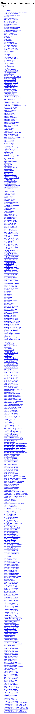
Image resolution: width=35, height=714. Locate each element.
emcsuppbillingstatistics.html (11, 455)
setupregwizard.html (9, 591)
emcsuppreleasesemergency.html (12, 399)
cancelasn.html (8, 169)
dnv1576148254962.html (11, 651)
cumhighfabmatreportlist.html (12, 102)
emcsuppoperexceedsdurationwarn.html (14, 476)
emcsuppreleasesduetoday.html (12, 396)
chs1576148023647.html (10, 181)
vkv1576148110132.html (11, 368)
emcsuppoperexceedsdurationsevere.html (15, 478)
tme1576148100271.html (11, 353)
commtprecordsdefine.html (11, 654)
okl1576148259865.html (10, 662)
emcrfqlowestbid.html (10, 500)
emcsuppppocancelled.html (11, 484)
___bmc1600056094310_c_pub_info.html (15, 12)
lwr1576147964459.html (10, 45)
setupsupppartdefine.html (11, 531)
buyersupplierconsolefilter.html (12, 663)
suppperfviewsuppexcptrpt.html (12, 328)
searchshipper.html (9, 158)
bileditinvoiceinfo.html (10, 279)
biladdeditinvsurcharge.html (11, 246)
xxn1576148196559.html (11, 538)
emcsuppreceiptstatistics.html (12, 430)
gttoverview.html (8, 196)
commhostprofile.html (10, 629)
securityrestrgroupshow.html (11, 552)
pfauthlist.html (8, 348)
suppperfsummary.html (10, 316)
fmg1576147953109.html (11, 58)
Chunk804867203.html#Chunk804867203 (15, 703)
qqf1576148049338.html (10, 253)
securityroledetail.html (10, 559)
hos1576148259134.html (11, 660)
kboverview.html (8, 75)
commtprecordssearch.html (11, 653)
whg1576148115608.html (11, 377)
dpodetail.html (8, 40)
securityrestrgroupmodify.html (12, 553)
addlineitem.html (8, 152)
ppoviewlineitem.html (10, 69)
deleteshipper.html (9, 698)
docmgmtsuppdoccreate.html (11, 331)
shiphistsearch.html (9, 191)
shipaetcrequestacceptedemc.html (13, 428)
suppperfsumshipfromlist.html (12, 321)
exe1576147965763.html (11, 43)
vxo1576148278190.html (11, 690)
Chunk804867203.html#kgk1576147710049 (16, 704)
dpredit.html (7, 301)
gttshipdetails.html (9, 200)
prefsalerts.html (8, 356)
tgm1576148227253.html (11, 594)
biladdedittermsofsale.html (11, 258)
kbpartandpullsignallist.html (11, 78)
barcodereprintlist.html (10, 184)
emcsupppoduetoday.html (11, 411)
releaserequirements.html (10, 31)
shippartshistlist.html (9, 193)
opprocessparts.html (9, 603)
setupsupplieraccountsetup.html (12, 565)
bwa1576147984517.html (11, 95)
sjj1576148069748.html (10, 300)
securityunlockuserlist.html (11, 564)
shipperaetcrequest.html (10, 176)
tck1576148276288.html (10, 686)
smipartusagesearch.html (10, 119)
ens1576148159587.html (10, 464)
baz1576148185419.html (11, 515)
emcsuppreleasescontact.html (12, 505)
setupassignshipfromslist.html (12, 528)
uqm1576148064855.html (11, 288)
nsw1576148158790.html (11, 463)
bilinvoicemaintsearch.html (11, 273)
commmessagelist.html (10, 636)
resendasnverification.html (11, 167)
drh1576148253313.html (10, 647)
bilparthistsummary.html (10, 285)
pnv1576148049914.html (11, 256)
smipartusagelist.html (9, 120)
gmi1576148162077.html (11, 469)
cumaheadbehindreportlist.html (12, 98)
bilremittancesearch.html (10, 223)
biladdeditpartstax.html (10, 252)
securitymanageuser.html (10, 561)
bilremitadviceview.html (10, 226)
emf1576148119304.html (11, 384)
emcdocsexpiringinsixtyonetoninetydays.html (16, 496)
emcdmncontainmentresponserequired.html (15, 452)
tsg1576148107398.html (10, 362)
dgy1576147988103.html (11, 104)
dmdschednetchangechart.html (12, 27)
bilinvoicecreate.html (9, 261)
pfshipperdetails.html (9, 351)
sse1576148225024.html (10, 589)
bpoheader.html (8, 55)
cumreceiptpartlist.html (10, 110)
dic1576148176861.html (10, 497)
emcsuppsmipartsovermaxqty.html (13, 405)
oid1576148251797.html (10, 642)
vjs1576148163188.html (10, 472)
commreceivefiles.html (10, 612)
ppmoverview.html (9, 303)
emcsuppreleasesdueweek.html (12, 398)
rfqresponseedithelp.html (10, 671)
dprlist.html (7, 298)
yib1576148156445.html (10, 458)
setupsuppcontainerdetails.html (12, 537)
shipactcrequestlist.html (10, 175)
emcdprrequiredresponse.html (12, 454)
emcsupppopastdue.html (10, 410)
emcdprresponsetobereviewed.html (13, 439)
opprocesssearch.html (10, 601)
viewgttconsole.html (9, 199)
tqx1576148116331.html (10, 378)
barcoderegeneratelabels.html (12, 185)
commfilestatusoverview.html (12, 620)
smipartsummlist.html (9, 123)
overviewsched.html (9, 21)
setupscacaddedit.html (10, 580)
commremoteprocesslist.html (11, 641)
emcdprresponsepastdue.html (12, 440)
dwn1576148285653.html (11, 700)
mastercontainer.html (9, 140)
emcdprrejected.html (9, 442)
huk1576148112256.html (11, 372)
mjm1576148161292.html (11, 467)
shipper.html (7, 126)
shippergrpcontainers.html (11, 134)
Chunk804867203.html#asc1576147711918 (16, 709)
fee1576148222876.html (10, 585)
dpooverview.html (9, 33)
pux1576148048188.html (11, 247)
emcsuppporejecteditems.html (12, 416)
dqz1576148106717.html (11, 360)
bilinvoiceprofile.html (10, 229)
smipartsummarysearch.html (11, 122)
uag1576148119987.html (11, 386)
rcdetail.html (7, 209)
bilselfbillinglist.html (9, 218)
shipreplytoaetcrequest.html (11, 178)
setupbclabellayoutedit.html (11, 573)
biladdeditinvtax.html (9, 249)
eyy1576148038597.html (11, 282)
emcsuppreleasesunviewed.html (12, 407)
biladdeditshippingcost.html (11, 239)
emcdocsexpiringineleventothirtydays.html (15, 493)
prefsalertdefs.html (9, 357)
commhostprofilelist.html (10, 630)
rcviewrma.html (8, 212)
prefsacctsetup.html (9, 354)
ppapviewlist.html (9, 344)
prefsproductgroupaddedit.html (12, 509)
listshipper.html (8, 129)
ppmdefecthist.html (9, 313)
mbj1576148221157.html (11, 582)
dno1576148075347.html (11, 312)
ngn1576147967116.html (11, 49)
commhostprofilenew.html (11, 632)
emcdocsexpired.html (9, 490)
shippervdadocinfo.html (10, 161)
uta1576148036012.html (10, 215)
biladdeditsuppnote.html (10, 270)
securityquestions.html (10, 514)
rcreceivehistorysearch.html (11, 205)
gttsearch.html (8, 197)
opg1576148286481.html (11, 701)
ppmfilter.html (8, 304)
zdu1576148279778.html (11, 692)
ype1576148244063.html (11, 627)
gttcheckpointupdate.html (11, 202)
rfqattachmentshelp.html (10, 668)
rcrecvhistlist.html (9, 206)
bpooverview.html (9, 51)
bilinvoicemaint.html (9, 276)
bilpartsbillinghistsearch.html (11, 283)
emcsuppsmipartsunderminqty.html (13, 404)
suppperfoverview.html (10, 315)
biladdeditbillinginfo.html (11, 233)
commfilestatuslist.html (10, 623)
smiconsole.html (8, 116)
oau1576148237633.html (11, 614)
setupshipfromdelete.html (11, 525)
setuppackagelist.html (10, 540)
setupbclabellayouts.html (10, 571)
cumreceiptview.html (9, 111)
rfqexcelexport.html (9, 681)
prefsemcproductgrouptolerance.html (14, 503)
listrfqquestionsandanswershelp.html (13, 666)
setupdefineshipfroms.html (11, 520)
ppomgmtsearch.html (9, 65)
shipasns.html (7, 163)
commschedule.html (9, 650)
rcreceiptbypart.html (9, 310)
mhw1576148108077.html (11, 363)
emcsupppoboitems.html (10, 417)
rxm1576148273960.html (11, 684)
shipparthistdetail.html (10, 194)
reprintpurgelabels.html (10, 182)
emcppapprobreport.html (10, 449)
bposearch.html (8, 52)
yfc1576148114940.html (10, 375)
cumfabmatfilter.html (9, 101)
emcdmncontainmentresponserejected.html (15, 446)
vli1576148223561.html (10, 586)
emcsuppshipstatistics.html (11, 420)
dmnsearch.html (8, 289)
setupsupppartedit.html (10, 534)
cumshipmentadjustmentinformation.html (15, 105)
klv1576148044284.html (10, 230)
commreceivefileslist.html (11, 611)
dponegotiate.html (9, 42)
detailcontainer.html (9, 141)
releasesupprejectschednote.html (12, 30)
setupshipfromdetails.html (11, 522)
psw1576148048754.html (11, 250)
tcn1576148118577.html (10, 383)
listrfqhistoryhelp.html (10, 669)
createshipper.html (9, 128)
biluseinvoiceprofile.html (10, 227)
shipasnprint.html (8, 160)
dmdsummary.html (9, 62)
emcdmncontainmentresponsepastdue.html (15, 443)
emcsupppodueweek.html (11, 413)
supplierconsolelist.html (10, 665)
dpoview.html (7, 39)
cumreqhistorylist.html (10, 89)
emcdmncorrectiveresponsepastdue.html (14, 445)
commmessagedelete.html (11, 639)
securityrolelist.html (9, 556)
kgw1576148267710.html (11, 672)
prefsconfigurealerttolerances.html (13, 389)
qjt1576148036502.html (10, 221)
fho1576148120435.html (10, 387)
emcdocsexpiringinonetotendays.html (14, 491)
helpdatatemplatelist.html (10, 695)
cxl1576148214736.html (10, 570)
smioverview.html (9, 113)
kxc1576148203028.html (11, 549)
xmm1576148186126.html (11, 517)
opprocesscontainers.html (11, 604)
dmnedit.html (7, 292)
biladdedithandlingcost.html (11, 236)
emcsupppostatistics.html (10, 408)
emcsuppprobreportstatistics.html (13, 437)
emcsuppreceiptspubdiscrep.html (12, 434)
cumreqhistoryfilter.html (10, 87)
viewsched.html (8, 696)
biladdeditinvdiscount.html (11, 243)
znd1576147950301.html (11, 19)
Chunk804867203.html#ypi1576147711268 (16, 707)
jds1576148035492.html (10, 214)
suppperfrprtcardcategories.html (12, 327)
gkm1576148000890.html (11, 190)
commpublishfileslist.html (11, 609)
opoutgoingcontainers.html (11, 606)
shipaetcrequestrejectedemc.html (12, 427)
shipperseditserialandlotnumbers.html (14, 137)
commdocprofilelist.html (10, 615)
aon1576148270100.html (11, 677)
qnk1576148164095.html (11, 475)
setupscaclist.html (8, 579)
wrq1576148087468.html (11, 330)
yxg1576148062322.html (11, 280)
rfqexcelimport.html (9, 683)
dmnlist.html (7, 291)
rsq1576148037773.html (10, 259)
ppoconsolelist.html (9, 74)
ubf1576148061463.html (10, 277)
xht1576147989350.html (10, 107)
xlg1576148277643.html (10, 689)
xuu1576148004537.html (11, 135)
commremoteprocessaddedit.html (13, 644)
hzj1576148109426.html (10, 366)
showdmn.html (8, 294)
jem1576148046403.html (11, 238)
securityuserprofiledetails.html (12, 562)
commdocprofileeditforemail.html (13, 618)
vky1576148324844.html (11, 13)
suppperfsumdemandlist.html (11, 322)
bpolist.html (7, 54)
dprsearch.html (8, 297)
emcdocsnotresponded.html (11, 487)
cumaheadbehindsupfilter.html (12, 96)
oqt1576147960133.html (10, 34)
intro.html (6, 16)
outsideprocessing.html (10, 592)
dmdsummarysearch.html (11, 60)
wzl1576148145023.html (11, 436)
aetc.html (6, 173)
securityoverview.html (10, 547)
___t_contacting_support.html (12, 15)
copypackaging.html (9, 541)
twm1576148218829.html (11, 577)
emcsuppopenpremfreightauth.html (13, 401)
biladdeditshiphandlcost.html (11, 268)
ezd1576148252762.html (11, 645)
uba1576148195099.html (11, 535)
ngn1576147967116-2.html (11, 687)
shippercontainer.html (10, 138)
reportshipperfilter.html (10, 188)
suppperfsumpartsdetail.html (11, 318)
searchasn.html (8, 164)
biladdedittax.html (9, 264)
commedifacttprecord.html (11, 656)
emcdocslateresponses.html (11, 488)
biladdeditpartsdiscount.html (11, 255)
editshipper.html (8, 131)
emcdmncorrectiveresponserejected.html (14, 448)
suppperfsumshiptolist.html (11, 319)
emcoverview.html (9, 390)
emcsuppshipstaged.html (10, 422)
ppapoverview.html (9, 341)
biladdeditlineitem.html (10, 262)
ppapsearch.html (8, 342)
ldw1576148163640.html (11, 473)
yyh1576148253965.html (11, 648)
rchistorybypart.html (9, 208)
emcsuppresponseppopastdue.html (13, 482)
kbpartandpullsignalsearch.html (12, 77)
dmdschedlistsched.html (10, 24)
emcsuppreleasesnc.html (10, 402)
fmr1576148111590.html (10, 371)
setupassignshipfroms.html (11, 526)
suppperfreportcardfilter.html (11, 324)
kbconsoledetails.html (10, 81)
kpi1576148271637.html (10, 680)
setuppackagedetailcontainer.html (13, 544)
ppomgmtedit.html (9, 68)
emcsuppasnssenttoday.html (11, 423)
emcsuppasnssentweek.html (11, 425)
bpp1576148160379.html (11, 466)
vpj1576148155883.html (10, 457)
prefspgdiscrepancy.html (10, 512)
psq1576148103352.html (11, 506)
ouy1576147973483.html (11, 71)
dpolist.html (7, 37)
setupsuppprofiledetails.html (11, 567)
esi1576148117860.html (10, 381)
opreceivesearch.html (9, 595)
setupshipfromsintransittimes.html (13, 523)
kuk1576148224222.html (11, 588)
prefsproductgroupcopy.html (11, 511)
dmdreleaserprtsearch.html (11, 48)
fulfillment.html (8, 179)
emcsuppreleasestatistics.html (12, 393)
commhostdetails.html (10, 633)
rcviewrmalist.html (9, 211)
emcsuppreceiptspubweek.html (12, 433)
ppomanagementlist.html (10, 66)
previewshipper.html (9, 157)
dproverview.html (9, 295)
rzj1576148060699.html (10, 274)
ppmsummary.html (9, 307)
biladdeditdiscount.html (10, 265)
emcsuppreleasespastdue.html (12, 395)
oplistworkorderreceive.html (11, 597)
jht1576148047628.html (10, 244)
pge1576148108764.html (11, 365)
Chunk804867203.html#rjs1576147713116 (15, 712)
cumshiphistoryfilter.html (10, 92)
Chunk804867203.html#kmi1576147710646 (16, 706)
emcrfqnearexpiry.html (10, 499)
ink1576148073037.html (10, 309)
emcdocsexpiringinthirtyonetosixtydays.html (16, 494)
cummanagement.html (10, 84)
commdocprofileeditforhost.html (12, 617)
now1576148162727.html (11, 470)
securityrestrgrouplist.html (11, 550)
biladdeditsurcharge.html (10, 267)
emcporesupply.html (9, 419)
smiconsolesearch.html (10, 114)
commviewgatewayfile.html (11, 626)
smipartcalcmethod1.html (11, 117)
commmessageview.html (10, 638)
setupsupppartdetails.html (11, 532)
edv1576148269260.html (11, 675)
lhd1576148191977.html (10, 529)
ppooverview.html (9, 63)
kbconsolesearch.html (10, 80)
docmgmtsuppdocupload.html (12, 339)
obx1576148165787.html (11, 479)
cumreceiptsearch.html (10, 108)
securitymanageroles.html (11, 555)
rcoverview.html (8, 203)
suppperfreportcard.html (10, 325)
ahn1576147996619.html (11, 125)
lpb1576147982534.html (10, 90)
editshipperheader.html (10, 149)
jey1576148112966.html (10, 374)
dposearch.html (8, 36)
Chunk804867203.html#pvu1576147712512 (16, 710)
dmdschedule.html (9, 25)
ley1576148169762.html (10, 485)
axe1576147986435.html (11, 99)
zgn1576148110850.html (11, 369)
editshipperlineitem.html (10, 154)
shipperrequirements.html (11, 147)
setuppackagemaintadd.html (11, 543)
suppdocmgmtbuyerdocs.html (12, 335)
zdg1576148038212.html (11, 271)
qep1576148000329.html (11, 187)
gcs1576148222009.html (10, 583)
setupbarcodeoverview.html (11, 568)
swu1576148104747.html (11, 359)
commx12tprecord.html (10, 657)
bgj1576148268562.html (10, 674)
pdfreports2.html (8, 146)
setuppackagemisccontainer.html (12, 546)
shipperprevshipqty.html (10, 150)
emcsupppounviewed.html (11, 414)
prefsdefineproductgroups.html (12, 508)
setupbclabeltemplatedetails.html (12, 576)
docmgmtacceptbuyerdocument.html (14, 336)
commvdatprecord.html (10, 659)
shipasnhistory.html (9, 170)
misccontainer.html (9, 144)
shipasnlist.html (8, 166)
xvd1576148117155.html (11, 380)
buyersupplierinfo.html (10, 693)
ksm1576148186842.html (11, 519)
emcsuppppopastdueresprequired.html (14, 481)
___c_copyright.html (9, 10)
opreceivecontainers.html (10, 598)
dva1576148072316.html (11, 306)
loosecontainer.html (9, 143)
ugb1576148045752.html (11, 235)
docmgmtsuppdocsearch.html (12, 333)
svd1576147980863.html (11, 86)
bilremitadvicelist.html (10, 224)
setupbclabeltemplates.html (11, 574)
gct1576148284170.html (10, 345)
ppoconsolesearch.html (10, 72)
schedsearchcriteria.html (10, 22)
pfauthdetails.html (9, 350)
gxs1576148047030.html (11, 241)
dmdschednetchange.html (11, 28)
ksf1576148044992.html (10, 232)
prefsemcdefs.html (9, 392)
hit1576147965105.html (10, 46)
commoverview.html (9, 608)
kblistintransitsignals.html (11, 83)
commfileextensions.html (10, 621)
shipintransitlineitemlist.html (11, 155)
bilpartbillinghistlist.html (10, 286)
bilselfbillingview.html (10, 220)
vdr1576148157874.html (10, 461)
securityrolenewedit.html (10, 558)
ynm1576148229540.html (11, 600)
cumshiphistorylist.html (10, 93)
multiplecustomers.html (10, 18)
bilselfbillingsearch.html (10, 217)
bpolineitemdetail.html (10, 57)
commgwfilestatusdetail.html (11, 624)
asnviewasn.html (8, 172)
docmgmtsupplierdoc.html (11, 338)
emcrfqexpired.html (9, 502)
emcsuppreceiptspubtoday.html (12, 431)
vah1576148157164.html (11, 460)
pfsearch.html (7, 347)
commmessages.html (9, 635)
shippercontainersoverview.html (12, 132)
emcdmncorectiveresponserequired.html (14, 451)
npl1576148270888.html (10, 678)
